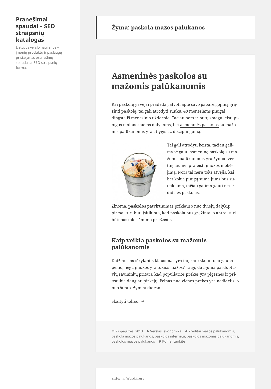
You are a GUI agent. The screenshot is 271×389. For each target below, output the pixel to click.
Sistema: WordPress (128, 378)
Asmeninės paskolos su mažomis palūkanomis (159, 80)
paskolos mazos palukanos (133, 341)
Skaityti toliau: (129, 301)
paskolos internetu (170, 336)
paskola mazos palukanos (132, 336)
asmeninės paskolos (199, 124)
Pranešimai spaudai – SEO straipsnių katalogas (35, 29)
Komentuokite (173, 341)
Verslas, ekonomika (165, 331)
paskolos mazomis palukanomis (212, 336)
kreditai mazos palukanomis (211, 331)
